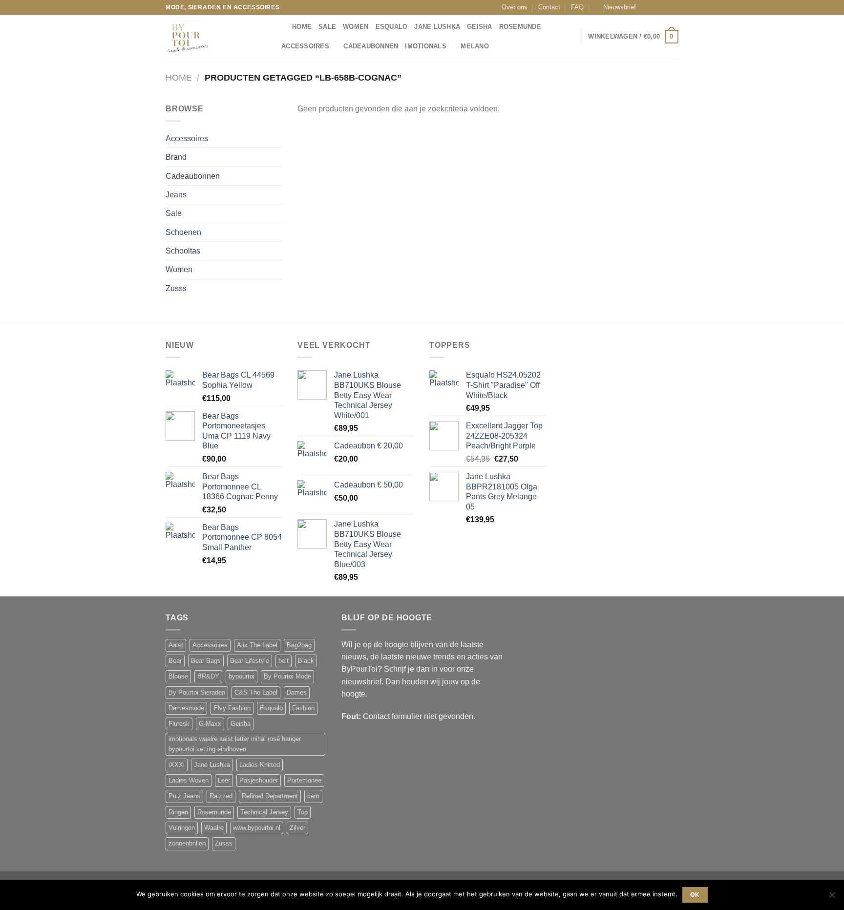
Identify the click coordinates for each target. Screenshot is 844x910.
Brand (176, 157)
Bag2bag (299, 645)
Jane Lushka (437, 26)
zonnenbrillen (187, 843)
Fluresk (179, 723)
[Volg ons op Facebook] (646, 7)
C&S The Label (255, 692)
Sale (327, 26)
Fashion (303, 708)
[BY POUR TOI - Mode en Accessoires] (214, 37)
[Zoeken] (281, 27)
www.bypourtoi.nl (256, 828)
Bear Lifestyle (249, 660)
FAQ (577, 7)
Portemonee (304, 780)
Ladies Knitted (259, 765)
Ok (695, 894)
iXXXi (177, 765)
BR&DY (208, 676)
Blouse (178, 676)
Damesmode (186, 708)
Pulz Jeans (184, 796)
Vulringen (182, 828)
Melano (475, 46)
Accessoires (305, 46)
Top (302, 812)
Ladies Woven (189, 780)
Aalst (176, 645)
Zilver (297, 828)
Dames (297, 692)
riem (313, 796)
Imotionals (425, 46)
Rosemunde (520, 26)
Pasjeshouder (258, 780)
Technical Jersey (264, 812)
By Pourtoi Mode (287, 676)
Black (306, 660)
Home (179, 78)
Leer (224, 780)
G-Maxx (210, 723)
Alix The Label (257, 645)
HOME (302, 26)
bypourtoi (241, 676)
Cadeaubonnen (370, 46)
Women (355, 26)
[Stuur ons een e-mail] (665, 7)
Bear (175, 660)
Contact (549, 7)
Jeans (176, 194)
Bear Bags (206, 660)
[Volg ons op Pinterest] (674, 7)
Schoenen (183, 232)
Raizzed (221, 796)
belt (283, 660)
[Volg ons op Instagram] (655, 7)
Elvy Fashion (232, 708)
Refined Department (270, 796)
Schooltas (183, 251)
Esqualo (392, 26)
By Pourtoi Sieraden (197, 692)
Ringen (178, 812)
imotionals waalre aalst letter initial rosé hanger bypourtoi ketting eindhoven (235, 744)
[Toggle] (279, 139)
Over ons (515, 7)
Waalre (214, 828)
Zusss (176, 288)
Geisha (479, 26)
